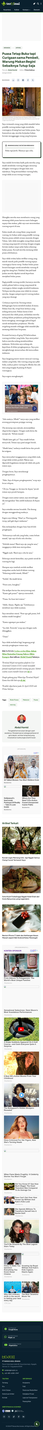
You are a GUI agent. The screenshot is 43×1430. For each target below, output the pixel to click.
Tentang (5, 1383)
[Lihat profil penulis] (21, 723)
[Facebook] (19, 1417)
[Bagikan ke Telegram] (23, 80)
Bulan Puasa (14, 700)
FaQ (24, 1386)
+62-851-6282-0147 (11, 1373)
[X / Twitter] (9, 1417)
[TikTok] (14, 1417)
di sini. (23, 681)
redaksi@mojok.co (11, 1370)
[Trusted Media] (3, 1411)
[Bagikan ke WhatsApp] (13, 80)
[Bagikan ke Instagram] (18, 80)
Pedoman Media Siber (30, 1390)
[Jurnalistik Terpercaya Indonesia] (19, 1411)
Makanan (26, 700)
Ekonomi (37, 10)
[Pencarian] (38, 4)
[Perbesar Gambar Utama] (21, 116)
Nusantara (7, 10)
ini (28, 672)
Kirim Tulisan (6, 1390)
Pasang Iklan (27, 1401)
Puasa (36, 700)
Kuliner (16, 10)
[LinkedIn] (23, 1417)
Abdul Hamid (26, 657)
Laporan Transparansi (30, 1398)
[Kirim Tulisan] (34, 4)
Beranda (7, 47)
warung (12, 705)
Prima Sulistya (7, 689)
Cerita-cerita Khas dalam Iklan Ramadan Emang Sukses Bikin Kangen (19, 654)
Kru (3, 1386)
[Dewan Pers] (12, 1411)
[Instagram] (4, 1417)
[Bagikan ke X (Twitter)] (33, 80)
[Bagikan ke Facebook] (28, 80)
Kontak (4, 1398)
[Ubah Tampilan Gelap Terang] (37, 1424)
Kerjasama (26, 1383)
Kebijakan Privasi (28, 1394)
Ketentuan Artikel (8, 1394)
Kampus (26, 10)
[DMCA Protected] (7, 1411)
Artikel (18, 47)
